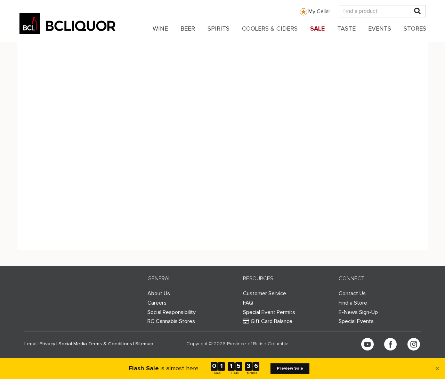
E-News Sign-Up (358, 312)
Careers (157, 303)
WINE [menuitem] (160, 29)
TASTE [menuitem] (346, 29)
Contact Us (352, 293)
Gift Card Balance (271, 321)
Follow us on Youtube (367, 344)
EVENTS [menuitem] (379, 29)
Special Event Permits (269, 312)
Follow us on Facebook (390, 344)
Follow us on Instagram (414, 344)
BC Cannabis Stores (171, 321)
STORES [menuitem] (415, 29)
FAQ (248, 303)
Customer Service (264, 293)
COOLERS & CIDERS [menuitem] (270, 29)
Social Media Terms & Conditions (95, 343)
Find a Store (353, 303)
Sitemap (144, 343)
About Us (158, 293)
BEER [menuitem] (187, 29)
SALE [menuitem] (317, 29)
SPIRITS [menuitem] (218, 29)
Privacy (47, 343)
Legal (30, 343)
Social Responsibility (171, 312)
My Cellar (319, 11)
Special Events (356, 321)
